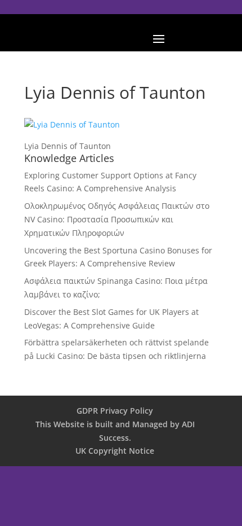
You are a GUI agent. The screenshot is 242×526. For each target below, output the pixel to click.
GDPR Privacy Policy (115, 410)
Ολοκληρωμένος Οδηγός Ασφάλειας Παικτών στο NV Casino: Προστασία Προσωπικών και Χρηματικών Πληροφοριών (116, 219)
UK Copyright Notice (114, 450)
